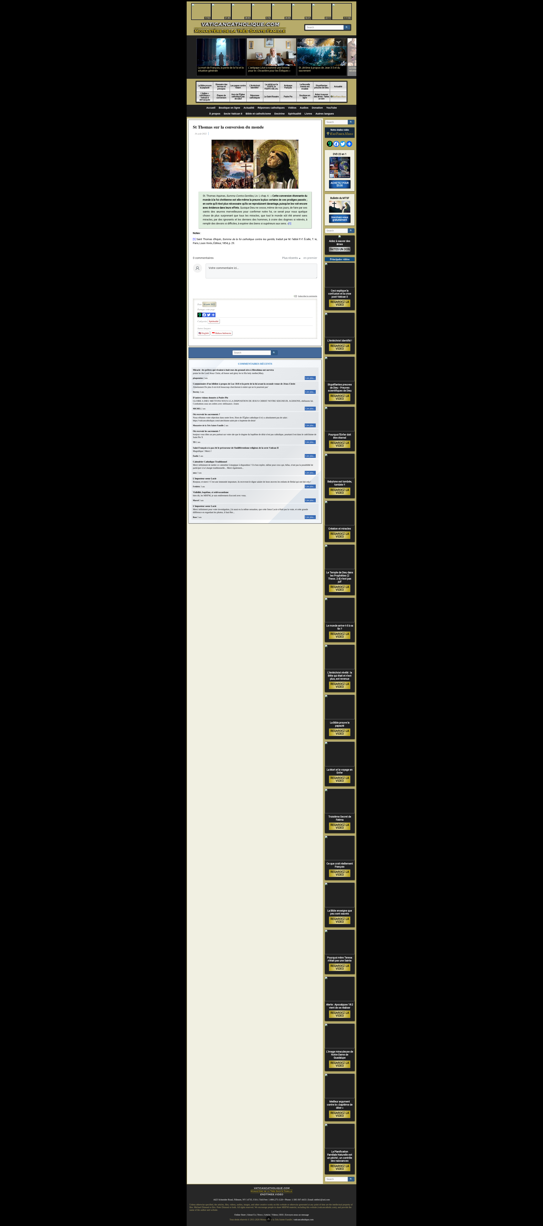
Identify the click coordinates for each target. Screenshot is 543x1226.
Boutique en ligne (304, 96)
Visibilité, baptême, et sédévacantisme (211, 492)
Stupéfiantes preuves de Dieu (321, 86)
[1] (289, 223)
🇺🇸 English (204, 333)
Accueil (210, 107)
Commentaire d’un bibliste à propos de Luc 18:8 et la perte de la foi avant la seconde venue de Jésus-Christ (244, 384)
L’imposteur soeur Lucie (204, 478)
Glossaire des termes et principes (221, 86)
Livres (308, 113)
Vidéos (292, 107)
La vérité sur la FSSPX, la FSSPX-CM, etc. (271, 86)
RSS (281, 1215)
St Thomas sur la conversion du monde (228, 127)
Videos (275, 1215)
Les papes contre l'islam (238, 86)
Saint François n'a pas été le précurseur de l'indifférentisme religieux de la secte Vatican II (236, 448)
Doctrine (279, 113)
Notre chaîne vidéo (339, 130)
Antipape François (288, 86)
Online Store (240, 1215)
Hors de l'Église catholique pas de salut (238, 96)
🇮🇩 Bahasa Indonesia (221, 333)
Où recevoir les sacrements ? (206, 414)
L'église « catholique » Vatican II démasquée (204, 96)
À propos (214, 113)
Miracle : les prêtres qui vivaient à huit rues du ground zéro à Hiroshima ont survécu (233, 370)
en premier (310, 257)
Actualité (338, 86)
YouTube (331, 107)
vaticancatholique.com (303, 1219)
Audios (304, 107)
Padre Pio (288, 96)
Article (267, 1215)
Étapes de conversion (221, 96)
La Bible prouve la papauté (205, 86)
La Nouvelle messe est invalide (305, 86)
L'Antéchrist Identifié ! (254, 86)
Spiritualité (294, 113)
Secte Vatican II (233, 113)
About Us (251, 1215)
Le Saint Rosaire (271, 96)
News (260, 1215)
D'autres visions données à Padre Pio (210, 397)
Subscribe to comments (307, 296)
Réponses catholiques (255, 96)
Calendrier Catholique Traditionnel (210, 462)
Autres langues (324, 113)
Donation (317, 107)
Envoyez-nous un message (297, 1215)
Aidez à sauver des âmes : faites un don (321, 96)
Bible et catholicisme (258, 113)
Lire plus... (310, 378)
